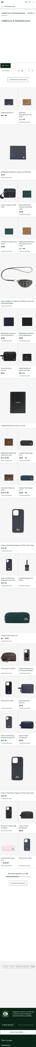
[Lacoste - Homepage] (2, 2)
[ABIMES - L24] (4, 373)
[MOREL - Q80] (4, 115)
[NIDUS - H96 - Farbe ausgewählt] (2, 863)
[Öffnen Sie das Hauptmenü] (33, 2)
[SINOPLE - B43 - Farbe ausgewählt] (2, 638)
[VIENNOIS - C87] (22, 119)
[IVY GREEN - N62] (24, 373)
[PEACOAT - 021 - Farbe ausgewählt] (2, 115)
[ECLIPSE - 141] (6, 583)
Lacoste (5, 966)
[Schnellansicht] (15, 107)
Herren (12, 966)
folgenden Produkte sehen (18, 883)
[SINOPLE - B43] (22, 458)
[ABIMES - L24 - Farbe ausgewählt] (20, 706)
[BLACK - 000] (6, 115)
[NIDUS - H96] (24, 458)
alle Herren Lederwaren (22, 966)
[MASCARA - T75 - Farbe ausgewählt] (2, 458)
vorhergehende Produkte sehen (18, 79)
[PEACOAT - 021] (22, 338)
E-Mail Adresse (8, 1025)
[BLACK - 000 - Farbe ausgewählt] (20, 338)
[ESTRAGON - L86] (4, 548)
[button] (29, 2)
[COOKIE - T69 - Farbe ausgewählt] (20, 119)
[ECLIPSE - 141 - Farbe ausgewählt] (2, 548)
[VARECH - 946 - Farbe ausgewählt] (20, 212)
